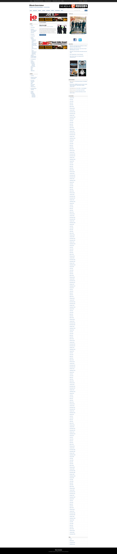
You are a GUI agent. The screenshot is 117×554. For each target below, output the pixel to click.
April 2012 (71, 400)
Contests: (31, 1)
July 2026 (71, 99)
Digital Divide (34, 44)
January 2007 (72, 511)
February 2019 (72, 256)
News (32, 68)
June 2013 (71, 375)
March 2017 (72, 296)
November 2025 (72, 113)
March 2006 (72, 528)
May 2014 (71, 356)
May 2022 (71, 187)
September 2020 (72, 222)
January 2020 (72, 236)
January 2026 (72, 110)
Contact (32, 82)
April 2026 (71, 104)
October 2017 (72, 284)
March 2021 (72, 212)
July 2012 (71, 395)
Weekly (62, 10)
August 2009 (72, 456)
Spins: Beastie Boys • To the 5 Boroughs (76, 54)
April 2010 (71, 442)
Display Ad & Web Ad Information (38, 1)
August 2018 (72, 266)
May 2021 (71, 208)
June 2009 (71, 460)
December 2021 (72, 196)
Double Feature (34, 45)
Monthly (52, 10)
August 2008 (72, 477)
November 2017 (72, 282)
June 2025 (71, 122)
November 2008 (72, 472)
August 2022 (72, 182)
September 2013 (72, 370)
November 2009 (72, 451)
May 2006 (71, 525)
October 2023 (72, 157)
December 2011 (72, 407)
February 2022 (72, 192)
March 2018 (72, 275)
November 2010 (72, 430)
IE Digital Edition (33, 56)
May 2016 (71, 314)
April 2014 (71, 358)
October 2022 (72, 178)
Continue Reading (42, 34)
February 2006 (72, 530)
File (32, 46)
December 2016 (72, 301)
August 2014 (72, 351)
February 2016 (72, 319)
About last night (42, 25)
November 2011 (72, 409)
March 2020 (72, 233)
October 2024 (72, 136)
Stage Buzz (33, 70)
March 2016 (72, 317)
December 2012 (72, 386)
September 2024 (72, 138)
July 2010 (71, 437)
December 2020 (72, 217)
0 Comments (51, 26)
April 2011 (71, 421)
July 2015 (71, 331)
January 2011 (72, 426)
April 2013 (71, 379)
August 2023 (72, 161)
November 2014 (72, 345)
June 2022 (71, 185)
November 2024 (72, 134)
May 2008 (71, 483)
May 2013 (71, 377)
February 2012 (72, 403)
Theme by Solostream (65, 551)
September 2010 (72, 433)
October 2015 (72, 326)
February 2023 (72, 171)
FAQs (32, 83)
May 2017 (71, 293)
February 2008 (72, 488)
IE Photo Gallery (33, 57)
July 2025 (71, 120)
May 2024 (71, 145)
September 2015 (72, 328)
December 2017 (72, 280)
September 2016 (72, 307)
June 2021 (71, 206)
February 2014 (72, 361)
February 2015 (72, 340)
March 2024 (72, 148)
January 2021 (72, 215)
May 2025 (71, 124)
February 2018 (72, 277)
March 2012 (72, 402)
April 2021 (71, 210)
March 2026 (72, 106)
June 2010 (71, 439)
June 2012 (71, 396)
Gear (32, 47)
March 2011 (72, 423)
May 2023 (71, 166)
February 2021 (72, 213)
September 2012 (72, 391)
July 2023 (71, 162)
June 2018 (71, 270)
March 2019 (72, 254)
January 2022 (72, 194)
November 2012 (72, 388)
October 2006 (72, 516)
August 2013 (72, 372)
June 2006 (71, 523)
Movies (32, 67)
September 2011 (72, 412)
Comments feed (72, 542)
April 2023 (71, 168)
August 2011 (72, 414)
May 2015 (71, 335)
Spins (32, 69)
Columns (32, 38)
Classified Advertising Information (33, 95)
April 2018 (71, 273)
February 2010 (72, 446)
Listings (62, 1)
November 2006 (72, 514)
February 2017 (72, 298)
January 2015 (72, 342)
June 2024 (71, 143)
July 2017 (71, 289)
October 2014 (72, 347)
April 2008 (71, 484)
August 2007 (72, 498)
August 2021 (72, 203)
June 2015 (71, 333)
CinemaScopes (34, 43)
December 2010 (72, 428)
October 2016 (72, 305)
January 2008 (72, 490)
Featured (39, 10)
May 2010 (71, 440)
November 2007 (72, 493)
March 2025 (72, 127)
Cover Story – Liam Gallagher (81, 88)
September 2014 (72, 349)
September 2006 (72, 518)
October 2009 (72, 453)
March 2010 (72, 444)
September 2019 (72, 243)
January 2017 (72, 300)
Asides (31, 10)
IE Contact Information (48, 1)
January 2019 (72, 257)
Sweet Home (34, 54)
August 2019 (72, 245)
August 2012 (72, 393)
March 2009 (72, 465)
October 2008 (72, 474)
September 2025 (72, 117)
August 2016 (72, 308)
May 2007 (71, 504)
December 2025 (72, 111)
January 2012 (72, 405)
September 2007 (72, 497)
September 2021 (72, 201)
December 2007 (72, 491)
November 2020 (72, 219)
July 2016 (71, 310)
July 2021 (71, 205)
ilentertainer (41, 26)
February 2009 (72, 467)
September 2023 (72, 159)
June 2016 (71, 312)
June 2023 (71, 164)
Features (32, 55)
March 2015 (72, 338)
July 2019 (71, 247)
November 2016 (72, 303)
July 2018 (71, 268)
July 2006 (71, 521)
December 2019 (72, 238)
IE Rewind (43, 10)
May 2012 (71, 398)
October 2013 (72, 368)
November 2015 (72, 324)
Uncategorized (57, 10)
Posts (81, 1)
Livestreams (48, 10)
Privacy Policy (33, 86)
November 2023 (72, 155)
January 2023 (72, 173)
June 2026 (71, 101)
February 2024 (72, 150)
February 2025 (72, 129)
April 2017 (71, 294)
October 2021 (72, 199)
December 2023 (72, 154)
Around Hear (34, 39)
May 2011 (71, 419)
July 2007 (71, 500)
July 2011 (71, 416)
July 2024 (71, 141)
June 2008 (71, 481)
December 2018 (72, 259)
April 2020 (71, 231)
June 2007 (71, 502)
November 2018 (72, 261)
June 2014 (71, 354)
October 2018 (72, 263)
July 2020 (71, 226)
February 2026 (72, 108)
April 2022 (71, 189)
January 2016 (72, 321)
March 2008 (72, 486)
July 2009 (71, 458)
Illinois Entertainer (36, 5)
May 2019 (71, 250)
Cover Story (35, 10)
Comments (85, 1)
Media (33, 50)
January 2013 (72, 384)
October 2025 (72, 115)
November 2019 (72, 240)
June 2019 (71, 249)
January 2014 (72, 363)
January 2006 (72, 532)
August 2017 (72, 287)
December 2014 (72, 344)
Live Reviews (33, 66)
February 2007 (72, 509)
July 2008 (71, 479)
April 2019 (71, 252)
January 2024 (72, 152)
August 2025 (72, 118)
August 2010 (72, 435)
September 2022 (72, 180)
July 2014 (71, 352)
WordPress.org (72, 544)
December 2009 (72, 449)
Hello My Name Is (34, 30)
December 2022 (72, 175)
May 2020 (71, 229)
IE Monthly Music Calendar (56, 1)
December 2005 (72, 534)
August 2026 (72, 97)
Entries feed (72, 540)
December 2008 (72, 470)
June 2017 (71, 291)
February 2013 (72, 382)
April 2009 (71, 463)
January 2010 (72, 447)
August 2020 (72, 224)
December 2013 (72, 365)
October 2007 (72, 495)
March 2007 (72, 507)
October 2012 (72, 389)
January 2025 (72, 131)
